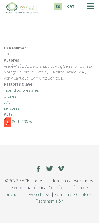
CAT (70, 6)
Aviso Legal (40, 194)
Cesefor (56, 187)
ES (57, 6)
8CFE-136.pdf (23, 121)
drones (10, 96)
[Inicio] (22, 7)
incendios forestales (21, 90)
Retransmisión (50, 201)
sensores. (12, 108)
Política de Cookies (73, 194)
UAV (7, 102)
